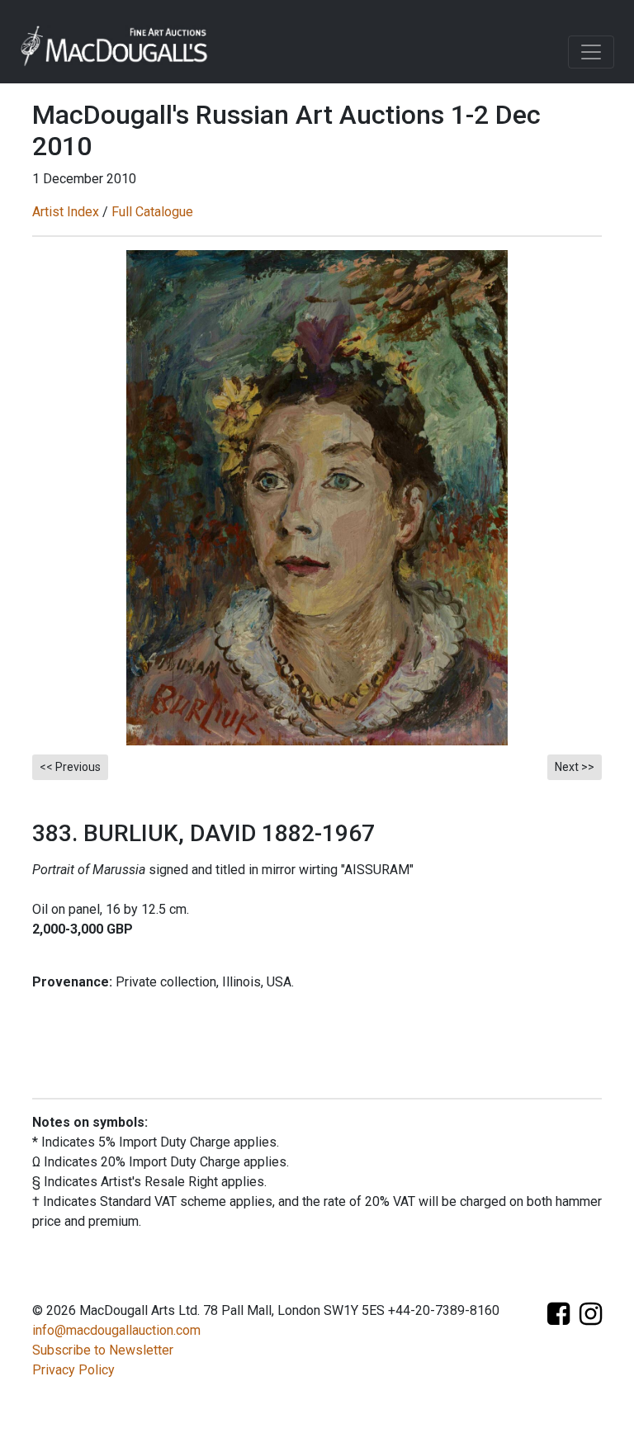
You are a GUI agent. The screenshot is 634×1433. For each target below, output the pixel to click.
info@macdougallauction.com (116, 1330)
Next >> (574, 766)
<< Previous (70, 766)
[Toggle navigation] (591, 52)
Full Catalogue (152, 212)
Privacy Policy (73, 1370)
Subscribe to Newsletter (102, 1350)
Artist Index (65, 212)
